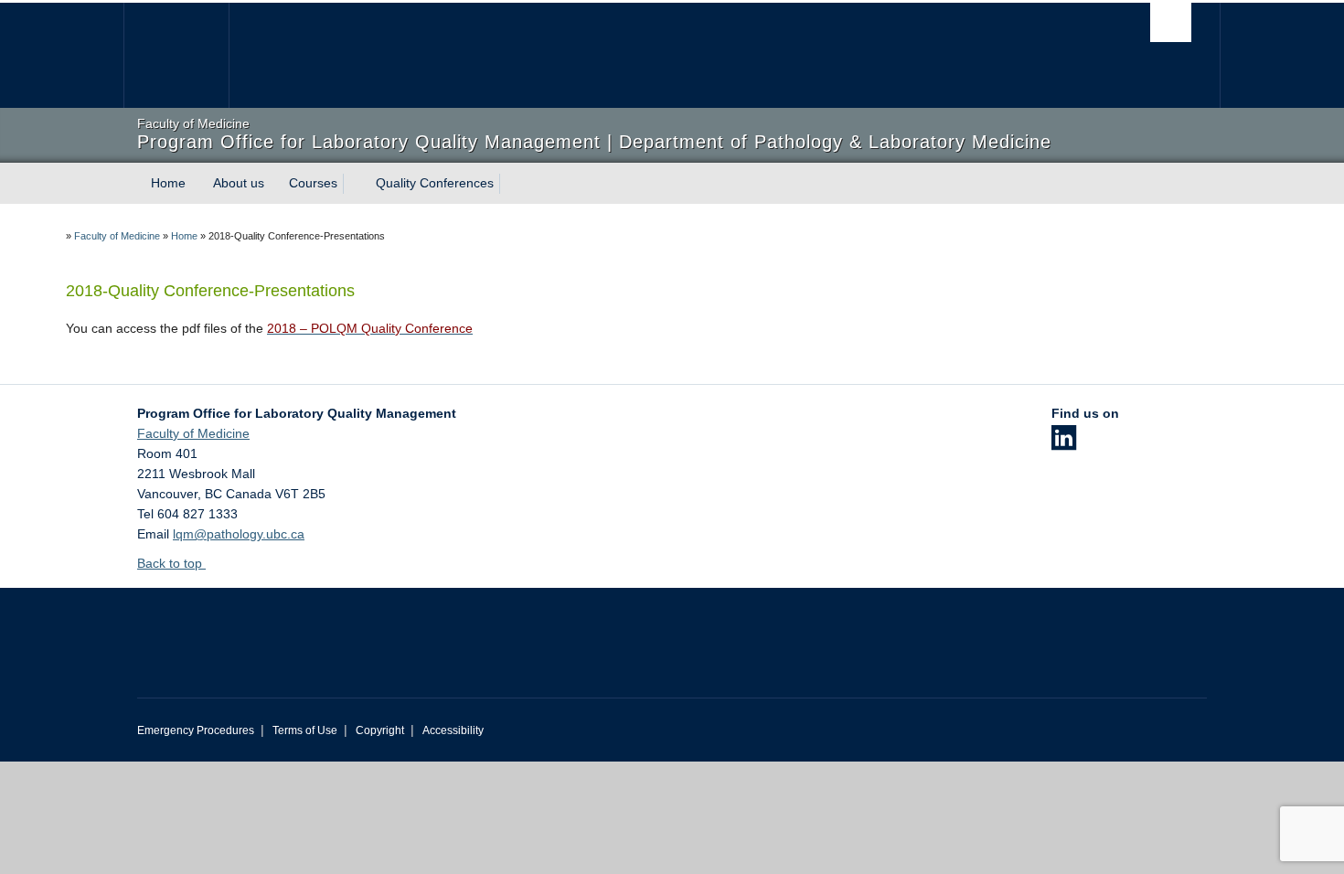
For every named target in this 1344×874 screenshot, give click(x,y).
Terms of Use (304, 730)
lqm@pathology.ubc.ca (238, 534)
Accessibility (453, 730)
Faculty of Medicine (117, 235)
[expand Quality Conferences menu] (510, 184)
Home (168, 183)
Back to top (171, 563)
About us (238, 183)
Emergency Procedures (195, 730)
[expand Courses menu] (354, 184)
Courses (313, 183)
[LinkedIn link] (1063, 443)
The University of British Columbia (176, 55)
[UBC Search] (1170, 22)
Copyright (380, 730)
